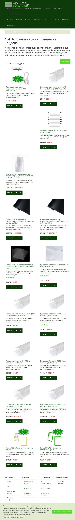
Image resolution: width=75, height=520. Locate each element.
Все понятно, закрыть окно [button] (62, 511)
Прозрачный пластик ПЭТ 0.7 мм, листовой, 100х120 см (52, 362)
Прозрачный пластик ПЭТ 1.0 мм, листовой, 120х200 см (52, 405)
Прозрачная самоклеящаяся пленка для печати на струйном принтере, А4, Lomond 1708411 (20, 266)
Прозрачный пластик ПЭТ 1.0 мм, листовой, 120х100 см (18, 405)
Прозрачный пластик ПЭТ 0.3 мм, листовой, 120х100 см (52, 315)
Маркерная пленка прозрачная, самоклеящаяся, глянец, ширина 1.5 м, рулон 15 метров (19, 176)
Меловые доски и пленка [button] (14, 8)
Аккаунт (11, 25)
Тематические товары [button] (13, 14)
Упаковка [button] (47, 8)
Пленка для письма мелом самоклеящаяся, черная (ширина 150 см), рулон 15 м (20, 221)
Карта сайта (46, 488)
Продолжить (65, 61)
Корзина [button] (65, 19)
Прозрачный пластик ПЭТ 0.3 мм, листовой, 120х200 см (18, 362)
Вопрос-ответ (47, 19)
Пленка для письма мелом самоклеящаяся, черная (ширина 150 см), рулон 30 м (54, 221)
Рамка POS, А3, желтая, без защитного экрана (20, 449)
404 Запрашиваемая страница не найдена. (20, 32)
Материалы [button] (57, 8)
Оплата (28, 19)
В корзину (10, 105)
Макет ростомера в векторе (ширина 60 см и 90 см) (54, 131)
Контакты (37, 19)
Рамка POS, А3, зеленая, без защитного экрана (50, 449)
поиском (56, 52)
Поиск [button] (57, 19)
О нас (8, 486)
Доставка (19, 19)
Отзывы (10, 19)
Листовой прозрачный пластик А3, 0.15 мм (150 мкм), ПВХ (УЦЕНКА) (53, 88)
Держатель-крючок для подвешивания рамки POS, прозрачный (16, 89)
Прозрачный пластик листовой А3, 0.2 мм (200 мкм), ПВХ (54, 266)
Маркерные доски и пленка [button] (33, 8)
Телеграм (28, 488)
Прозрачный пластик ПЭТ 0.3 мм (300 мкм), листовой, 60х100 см (20, 315)
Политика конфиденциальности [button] (13, 517)
